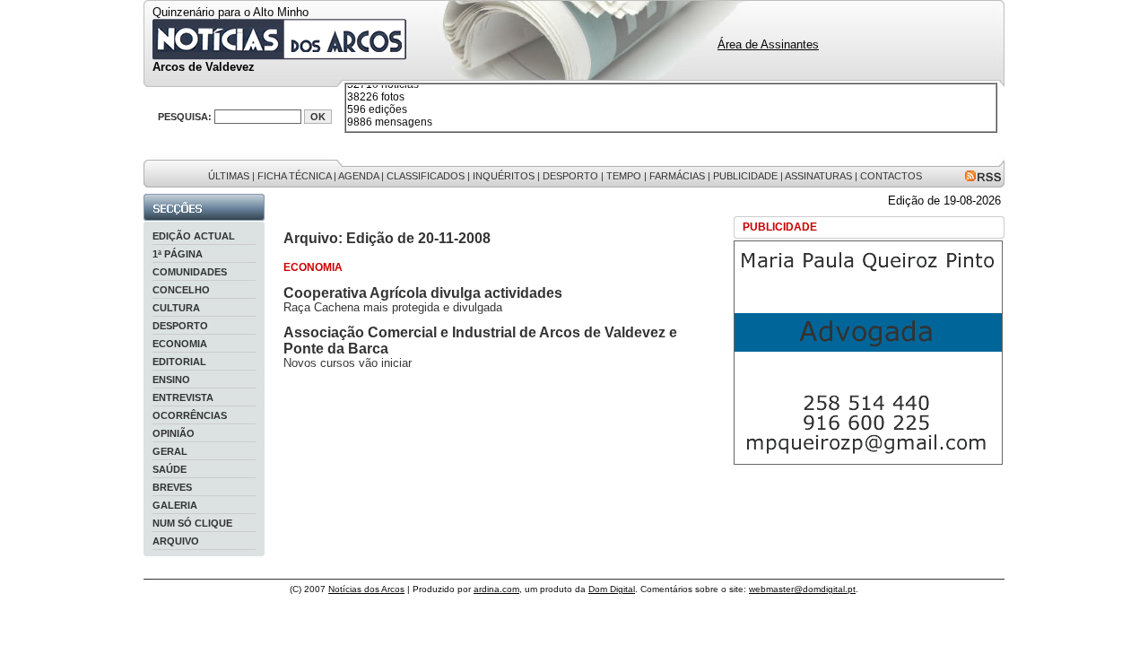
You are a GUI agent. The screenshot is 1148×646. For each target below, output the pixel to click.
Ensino (171, 379)
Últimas (228, 175)
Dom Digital (611, 589)
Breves (172, 487)
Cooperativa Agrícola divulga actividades (422, 293)
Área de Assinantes (768, 44)
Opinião (173, 433)
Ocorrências (189, 415)
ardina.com (496, 589)
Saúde (169, 469)
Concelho (181, 289)
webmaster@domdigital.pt (802, 589)
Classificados (426, 175)
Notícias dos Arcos (366, 589)
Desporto (570, 175)
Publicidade (745, 175)
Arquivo (175, 541)
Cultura (176, 307)
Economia (179, 343)
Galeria (174, 505)
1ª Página (177, 254)
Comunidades (189, 271)
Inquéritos (504, 175)
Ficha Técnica (294, 175)
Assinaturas (818, 175)
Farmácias (677, 175)
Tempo (623, 175)
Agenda (358, 175)
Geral (169, 451)
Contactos (891, 175)
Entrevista (182, 397)
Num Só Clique (192, 523)
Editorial (179, 361)
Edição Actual (193, 236)
